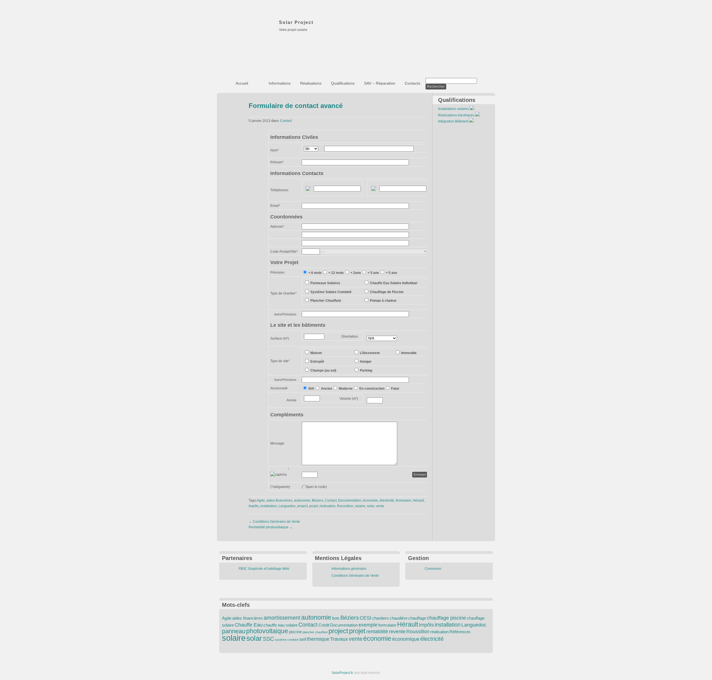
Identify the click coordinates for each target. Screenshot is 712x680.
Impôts (254, 506)
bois (336, 618)
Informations (280, 83)
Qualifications (343, 83)
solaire (360, 506)
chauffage (417, 618)
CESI (365, 618)
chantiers (380, 618)
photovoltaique (267, 631)
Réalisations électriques (456, 115)
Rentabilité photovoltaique (271, 527)
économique (405, 639)
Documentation (349, 500)
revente (397, 631)
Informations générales (349, 569)
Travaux (339, 639)
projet (313, 506)
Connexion (433, 569)
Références (460, 632)
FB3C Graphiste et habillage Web (264, 569)
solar (370, 506)
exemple (368, 625)
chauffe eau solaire (280, 625)
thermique (318, 639)
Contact (286, 121)
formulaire (403, 500)
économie (370, 500)
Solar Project (296, 22)
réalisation (327, 506)
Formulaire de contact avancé (296, 105)
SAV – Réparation (379, 83)
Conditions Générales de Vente (274, 522)
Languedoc (287, 506)
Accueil (242, 83)
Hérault (418, 500)
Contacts (412, 83)
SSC (268, 639)
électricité (387, 500)
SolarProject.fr (342, 673)
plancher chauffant (315, 632)
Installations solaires (453, 109)
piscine (295, 632)
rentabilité (377, 631)
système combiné (287, 639)
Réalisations (311, 83)
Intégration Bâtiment (453, 121)
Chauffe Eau (249, 625)
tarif (303, 639)
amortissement (282, 618)
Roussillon (345, 506)
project (302, 506)
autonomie (302, 500)
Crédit (323, 625)
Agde (261, 500)
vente (380, 506)
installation (268, 506)
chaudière (398, 618)
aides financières (279, 500)
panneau (233, 631)
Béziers (317, 500)
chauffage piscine (446, 618)
